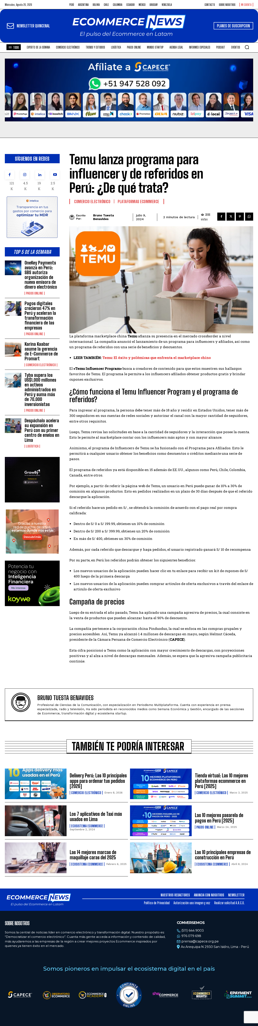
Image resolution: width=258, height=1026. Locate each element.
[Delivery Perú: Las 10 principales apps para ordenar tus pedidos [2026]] (36, 784)
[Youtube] (54, 174)
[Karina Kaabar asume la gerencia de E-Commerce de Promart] (13, 349)
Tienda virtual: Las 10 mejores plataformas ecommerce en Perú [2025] (221, 781)
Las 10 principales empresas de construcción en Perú (223, 854)
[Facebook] (9, 174)
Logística (32, 446)
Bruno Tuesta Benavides (103, 217)
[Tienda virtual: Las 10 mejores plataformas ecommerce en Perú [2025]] (161, 784)
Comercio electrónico (41, 365)
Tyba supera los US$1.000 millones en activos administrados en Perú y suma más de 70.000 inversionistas (40, 389)
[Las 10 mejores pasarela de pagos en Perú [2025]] (161, 820)
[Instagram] (24, 174)
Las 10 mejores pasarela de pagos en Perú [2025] (219, 817)
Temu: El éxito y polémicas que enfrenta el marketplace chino (156, 357)
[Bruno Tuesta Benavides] (72, 217)
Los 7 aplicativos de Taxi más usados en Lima (96, 816)
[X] (231, 217)
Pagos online (34, 293)
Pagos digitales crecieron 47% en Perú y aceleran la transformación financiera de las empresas (40, 316)
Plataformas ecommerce (138, 201)
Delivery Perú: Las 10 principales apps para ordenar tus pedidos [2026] (98, 781)
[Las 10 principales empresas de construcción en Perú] (161, 857)
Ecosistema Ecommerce (87, 826)
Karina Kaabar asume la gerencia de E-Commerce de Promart (41, 351)
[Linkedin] (39, 174)
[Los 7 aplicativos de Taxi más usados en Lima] (36, 820)
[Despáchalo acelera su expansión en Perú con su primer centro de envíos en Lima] (13, 425)
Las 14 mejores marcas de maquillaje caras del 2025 (93, 854)
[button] (247, 47)
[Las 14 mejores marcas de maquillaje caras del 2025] (36, 857)
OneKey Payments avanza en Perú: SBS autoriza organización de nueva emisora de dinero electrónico (41, 275)
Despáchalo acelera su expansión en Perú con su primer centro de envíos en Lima (42, 430)
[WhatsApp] (249, 217)
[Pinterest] (240, 217)
